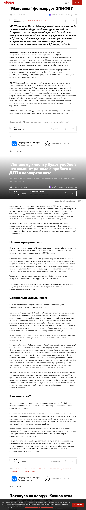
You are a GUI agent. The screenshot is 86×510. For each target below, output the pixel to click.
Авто (25, 469)
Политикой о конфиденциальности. (39, 507)
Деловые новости (67, 469)
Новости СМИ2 (15, 151)
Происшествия (54, 469)
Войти (77, 3)
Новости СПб (14, 471)
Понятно (78, 505)
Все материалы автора (37, 20)
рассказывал (15, 451)
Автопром (33, 469)
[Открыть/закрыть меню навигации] (66, 2)
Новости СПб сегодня (29, 471)
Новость (18, 469)
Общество (42, 469)
